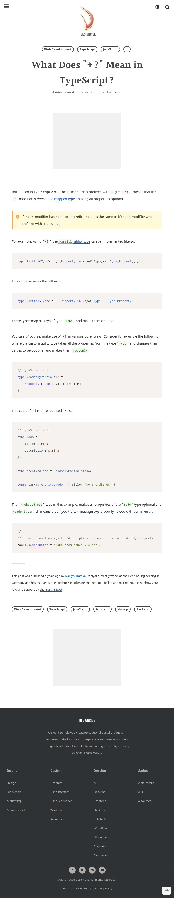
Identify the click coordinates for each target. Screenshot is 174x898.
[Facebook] (72, 870)
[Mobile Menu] (6, 6)
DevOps (99, 810)
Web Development (58, 49)
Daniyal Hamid (63, 92)
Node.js (122, 609)
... (127, 49)
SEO (140, 792)
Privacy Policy (103, 888)
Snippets (100, 846)
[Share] (166, 891)
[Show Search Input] (167, 7)
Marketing (14, 801)
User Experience (61, 801)
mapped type (64, 198)
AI (95, 783)
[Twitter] (82, 870)
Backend (142, 609)
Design (11, 783)
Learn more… (93, 753)
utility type (74, 241)
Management (16, 810)
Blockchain (14, 792)
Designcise (82, 879)
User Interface (60, 792)
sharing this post (51, 589)
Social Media (145, 783)
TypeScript (87, 49)
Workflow (56, 810)
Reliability (100, 819)
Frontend (102, 609)
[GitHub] (92, 870)
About (65, 888)
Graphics (56, 783)
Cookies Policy (82, 888)
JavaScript (110, 49)
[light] (157, 7)
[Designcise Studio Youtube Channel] (102, 870)
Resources (57, 819)
